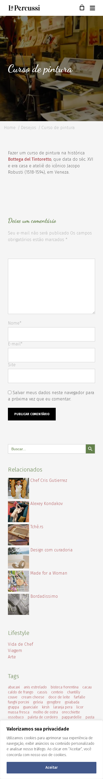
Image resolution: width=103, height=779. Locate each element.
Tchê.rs (36, 526)
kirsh (45, 707)
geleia (38, 702)
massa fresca (18, 712)
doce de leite (59, 697)
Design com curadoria (51, 549)
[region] (51, 749)
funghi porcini (18, 702)
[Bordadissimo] (18, 613)
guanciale (30, 707)
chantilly (73, 692)
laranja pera (62, 707)
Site (12, 364)
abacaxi (14, 687)
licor (79, 707)
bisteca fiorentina (64, 687)
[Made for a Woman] (18, 590)
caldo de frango (20, 692)
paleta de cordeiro (43, 717)
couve (12, 697)
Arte (12, 656)
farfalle (79, 697)
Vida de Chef (20, 644)
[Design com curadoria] (18, 567)
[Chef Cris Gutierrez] (18, 497)
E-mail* (15, 343)
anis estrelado (35, 687)
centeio (57, 692)
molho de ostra (45, 712)
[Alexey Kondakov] (18, 520)
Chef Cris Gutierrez (48, 480)
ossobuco (16, 717)
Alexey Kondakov (46, 503)
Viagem (15, 650)
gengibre (54, 702)
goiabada (72, 702)
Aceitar (51, 767)
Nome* (14, 323)
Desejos (28, 127)
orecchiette (71, 712)
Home (10, 127)
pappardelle (72, 717)
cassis (42, 692)
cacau (87, 687)
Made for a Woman (48, 573)
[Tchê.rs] (18, 543)
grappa (13, 707)
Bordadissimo (44, 596)
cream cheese (32, 697)
